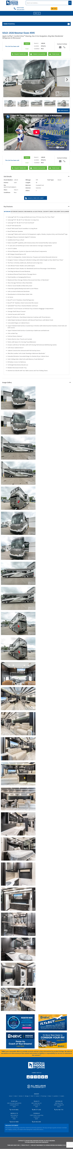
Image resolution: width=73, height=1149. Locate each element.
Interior (7, 211)
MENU (36, 13)
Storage (27, 1096)
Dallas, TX (36, 1101)
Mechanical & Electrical (33, 211)
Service (21, 1096)
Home (10, 1096)
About (49, 1096)
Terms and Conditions (13, 1145)
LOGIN (54, 8)
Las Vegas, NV (58, 1101)
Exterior (14, 211)
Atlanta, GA (14, 1101)
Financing (43, 1096)
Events (37, 1096)
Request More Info (20, 54)
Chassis (21, 211)
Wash (32, 1096)
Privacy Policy (25, 1145)
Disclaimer (65, 211)
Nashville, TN (14, 1113)
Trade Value (55, 54)
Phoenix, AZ (36, 1113)
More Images (64, 110)
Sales (15, 1096)
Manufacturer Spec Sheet (36, 198)
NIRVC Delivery (55, 211)
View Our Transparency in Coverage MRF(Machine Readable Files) (48, 1145)
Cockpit (46, 211)
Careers (62, 1096)
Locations (55, 1096)
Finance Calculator (39, 54)
